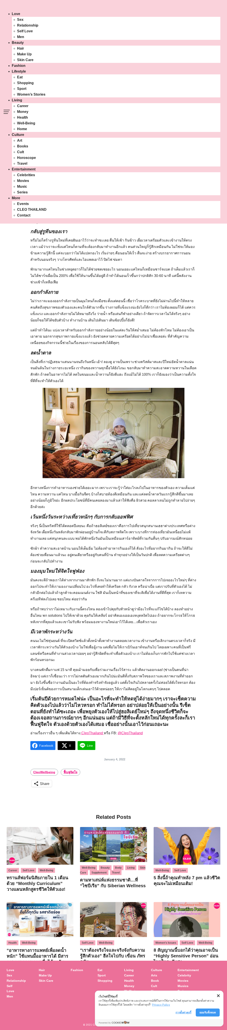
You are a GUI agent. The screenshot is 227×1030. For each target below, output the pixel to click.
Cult (20, 152)
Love (16, 14)
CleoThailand (92, 733)
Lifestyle (19, 71)
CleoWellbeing (44, 772)
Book (155, 980)
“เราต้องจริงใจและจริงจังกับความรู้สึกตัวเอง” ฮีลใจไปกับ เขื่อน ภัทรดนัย (112, 956)
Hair (20, 48)
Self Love (25, 31)
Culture (18, 135)
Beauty (18, 42)
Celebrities (26, 175)
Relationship (27, 25)
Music (22, 186)
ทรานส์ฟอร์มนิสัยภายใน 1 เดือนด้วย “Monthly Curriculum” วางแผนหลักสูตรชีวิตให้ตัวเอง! (37, 883)
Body (118, 867)
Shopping (25, 83)
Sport (21, 89)
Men (20, 37)
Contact (23, 215)
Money (22, 112)
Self (9, 986)
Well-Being (26, 123)
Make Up (24, 54)
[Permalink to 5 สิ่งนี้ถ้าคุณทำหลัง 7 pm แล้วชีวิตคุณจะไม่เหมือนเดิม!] (187, 845)
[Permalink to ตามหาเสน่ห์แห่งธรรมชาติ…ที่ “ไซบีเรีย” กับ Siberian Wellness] (113, 844)
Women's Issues (165, 942)
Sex (20, 19)
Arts (154, 975)
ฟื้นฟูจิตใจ (70, 772)
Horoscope (26, 158)
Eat (20, 77)
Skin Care (25, 60)
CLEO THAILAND (32, 209)
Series (22, 192)
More (16, 198)
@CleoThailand (130, 733)
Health (22, 117)
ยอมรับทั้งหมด (208, 1012)
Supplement (99, 872)
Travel (22, 163)
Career (22, 106)
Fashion (18, 66)
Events (23, 204)
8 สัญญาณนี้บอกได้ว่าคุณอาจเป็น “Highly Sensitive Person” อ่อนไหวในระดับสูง (186, 956)
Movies (23, 181)
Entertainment (23, 169)
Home (22, 129)
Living (17, 100)
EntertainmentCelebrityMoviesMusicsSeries (188, 980)
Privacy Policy (161, 1004)
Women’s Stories (31, 94)
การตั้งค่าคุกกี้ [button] (183, 1012)
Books (22, 146)
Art (19, 140)
